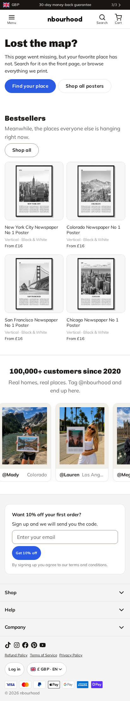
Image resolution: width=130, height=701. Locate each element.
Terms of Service (43, 655)
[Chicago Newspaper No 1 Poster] (96, 284)
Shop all (22, 150)
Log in (15, 668)
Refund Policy (16, 655)
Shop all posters (85, 86)
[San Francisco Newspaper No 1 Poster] (34, 284)
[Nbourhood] (65, 19)
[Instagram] (17, 645)
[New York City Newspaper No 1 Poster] (34, 191)
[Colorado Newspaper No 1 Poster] (96, 191)
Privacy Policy (70, 655)
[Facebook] (25, 645)
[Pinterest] (34, 645)
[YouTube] (42, 645)
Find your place (30, 86)
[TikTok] (8, 645)
